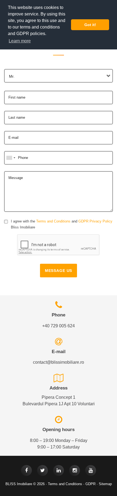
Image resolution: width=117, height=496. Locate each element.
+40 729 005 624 (58, 326)
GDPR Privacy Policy (95, 221)
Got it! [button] (90, 25)
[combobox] (58, 76)
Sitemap (105, 484)
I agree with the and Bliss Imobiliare (61, 224)
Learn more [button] (20, 41)
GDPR (90, 484)
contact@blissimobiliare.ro (58, 362)
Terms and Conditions (53, 221)
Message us (58, 270)
